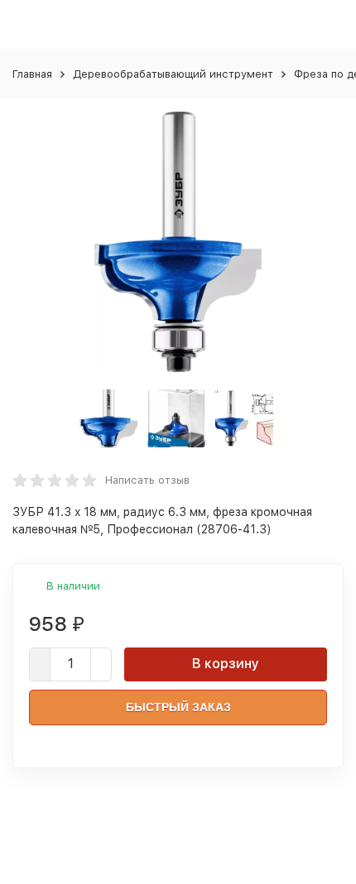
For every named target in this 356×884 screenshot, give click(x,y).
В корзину (225, 663)
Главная (32, 74)
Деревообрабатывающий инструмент (173, 74)
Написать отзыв (147, 480)
